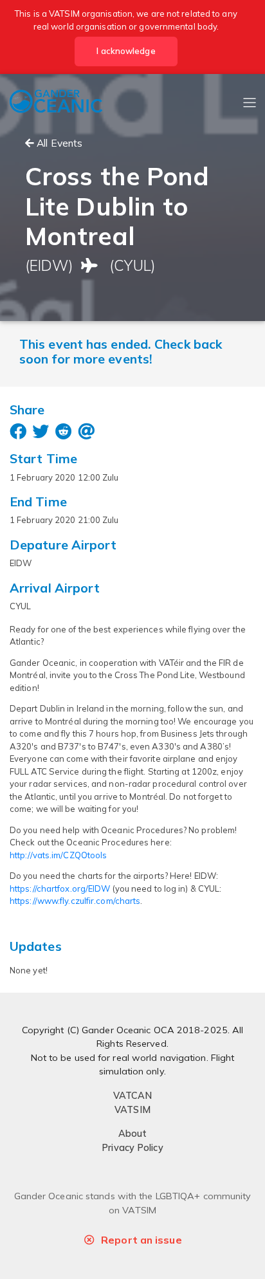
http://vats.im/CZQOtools (58, 855)
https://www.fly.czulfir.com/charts (75, 901)
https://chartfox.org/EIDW (60, 888)
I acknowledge (125, 51)
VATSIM (132, 1110)
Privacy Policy (132, 1148)
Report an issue (141, 1239)
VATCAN (132, 1095)
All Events (58, 142)
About (132, 1133)
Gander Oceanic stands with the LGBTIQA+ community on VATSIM (132, 1203)
